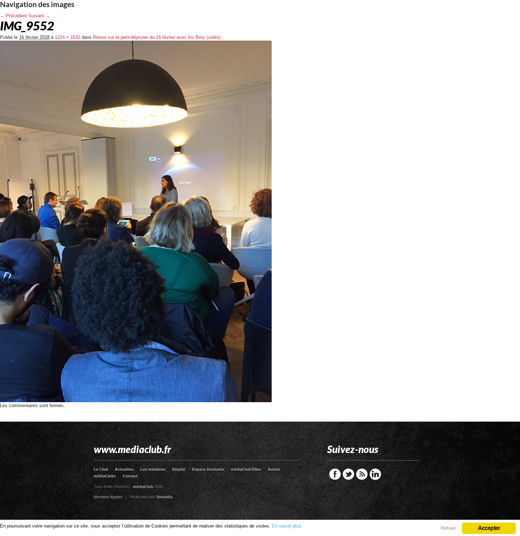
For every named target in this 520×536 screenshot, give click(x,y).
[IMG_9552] (136, 400)
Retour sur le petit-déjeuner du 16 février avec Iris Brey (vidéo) (156, 37)
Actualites (124, 469)
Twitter (348, 474)
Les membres (153, 469)
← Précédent (13, 15)
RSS (362, 474)
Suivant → (39, 15)
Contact (130, 476)
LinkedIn (375, 474)
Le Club (101, 469)
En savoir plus (286, 526)
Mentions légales (108, 497)
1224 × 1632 (67, 37)
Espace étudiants (208, 469)
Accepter (489, 528)
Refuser (448, 528)
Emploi (178, 469)
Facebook (335, 474)
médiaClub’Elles (246, 469)
